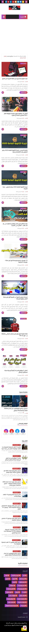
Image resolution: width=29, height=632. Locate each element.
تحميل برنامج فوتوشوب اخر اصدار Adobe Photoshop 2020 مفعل (15, 409)
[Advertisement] (14, 36)
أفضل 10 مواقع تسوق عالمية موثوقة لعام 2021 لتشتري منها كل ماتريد (15, 114)
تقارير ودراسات (10, 589)
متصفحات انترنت (21, 599)
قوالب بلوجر (22, 596)
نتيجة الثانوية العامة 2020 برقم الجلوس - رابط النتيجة (15, 188)
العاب (6, 575)
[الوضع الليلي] (25, 628)
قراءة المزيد (23, 92)
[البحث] (3, 2)
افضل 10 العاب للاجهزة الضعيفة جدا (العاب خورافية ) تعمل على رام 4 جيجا (11, 448)
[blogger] (16, 2)
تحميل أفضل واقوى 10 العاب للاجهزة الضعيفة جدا (11, 543)
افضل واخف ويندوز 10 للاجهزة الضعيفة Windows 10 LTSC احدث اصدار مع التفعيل (12, 531)
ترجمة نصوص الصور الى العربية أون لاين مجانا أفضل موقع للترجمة (15, 298)
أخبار (24, 575)
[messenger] (21, 2)
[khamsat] (23, 2)
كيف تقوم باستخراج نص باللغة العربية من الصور (14, 78)
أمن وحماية (22, 579)
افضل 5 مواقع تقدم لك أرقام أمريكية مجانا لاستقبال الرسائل (15, 371)
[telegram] (18, 2)
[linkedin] (11, 2)
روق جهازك (8, 592)
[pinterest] (8, 2)
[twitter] (6, 2)
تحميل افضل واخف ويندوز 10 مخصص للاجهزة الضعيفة (11, 519)
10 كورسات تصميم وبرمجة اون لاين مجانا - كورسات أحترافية (16, 261)
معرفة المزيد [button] (7, 625)
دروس (16, 592)
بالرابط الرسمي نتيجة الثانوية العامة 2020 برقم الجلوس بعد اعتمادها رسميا (14, 151)
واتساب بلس (11, 602)
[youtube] (13, 2)
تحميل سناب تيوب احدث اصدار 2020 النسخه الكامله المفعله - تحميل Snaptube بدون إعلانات (12, 483)
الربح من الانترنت (15, 575)
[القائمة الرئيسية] (4, 17)
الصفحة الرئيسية (21, 617)
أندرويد (14, 579)
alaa (25, 413)
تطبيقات (12, 585)
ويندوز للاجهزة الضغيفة (11, 606)
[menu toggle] (26, 2)
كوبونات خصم (12, 596)
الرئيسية (22, 17)
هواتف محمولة (21, 602)
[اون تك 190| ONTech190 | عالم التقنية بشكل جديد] (14, 8)
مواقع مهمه (10, 599)
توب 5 (23, 592)
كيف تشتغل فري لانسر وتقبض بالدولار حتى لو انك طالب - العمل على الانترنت (15, 224)
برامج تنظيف (22, 582)
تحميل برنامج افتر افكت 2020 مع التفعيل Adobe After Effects (12, 471)
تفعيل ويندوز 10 (21, 589)
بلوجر (14, 582)
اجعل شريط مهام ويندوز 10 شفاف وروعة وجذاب (12, 495)
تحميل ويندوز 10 (21, 585)
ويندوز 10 (23, 606)
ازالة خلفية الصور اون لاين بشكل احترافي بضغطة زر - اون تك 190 (14, 335)
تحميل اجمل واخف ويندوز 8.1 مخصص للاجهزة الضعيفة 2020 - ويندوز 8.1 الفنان (11, 507)
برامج (7, 579)
